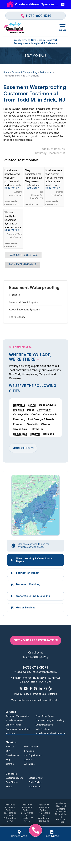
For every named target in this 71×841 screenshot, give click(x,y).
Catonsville (44, 409)
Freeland (18, 424)
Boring (32, 404)
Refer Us (10, 764)
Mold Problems (43, 729)
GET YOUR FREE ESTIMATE (34, 640)
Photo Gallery (17, 317)
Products (14, 294)
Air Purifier (10, 733)
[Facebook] (31, 688)
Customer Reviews (14, 778)
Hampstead (20, 433)
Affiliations (29, 764)
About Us (10, 746)
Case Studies (12, 782)
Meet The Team (31, 746)
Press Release (12, 755)
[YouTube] (26, 688)
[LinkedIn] (40, 688)
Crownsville (50, 414)
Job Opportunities (32, 755)
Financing (29, 751)
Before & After (35, 778)
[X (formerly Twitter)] (21, 688)
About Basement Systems (24, 309)
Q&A (8, 751)
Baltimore (19, 404)
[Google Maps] (35, 688)
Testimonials (35, 786)
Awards (28, 759)
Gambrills (32, 424)
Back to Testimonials (22, 264)
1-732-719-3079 (35, 667)
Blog (8, 759)
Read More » (11, 187)
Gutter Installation (44, 724)
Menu (62, 30)
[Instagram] (45, 688)
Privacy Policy (21, 693)
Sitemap (52, 693)
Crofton (35, 414)
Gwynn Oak (20, 429)
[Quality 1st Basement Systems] (14, 28)
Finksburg (19, 419)
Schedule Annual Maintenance (50, 733)
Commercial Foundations (18, 729)
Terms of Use (38, 693)
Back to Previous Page (23, 255)
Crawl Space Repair (45, 716)
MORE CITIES (21, 448)
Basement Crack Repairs (23, 302)
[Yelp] (50, 688)
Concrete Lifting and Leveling (50, 720)
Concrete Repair (13, 724)
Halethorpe (37, 429)
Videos (9, 786)
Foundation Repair (14, 720)
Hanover (35, 433)
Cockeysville (21, 414)
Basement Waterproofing (34, 287)
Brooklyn (18, 409)
